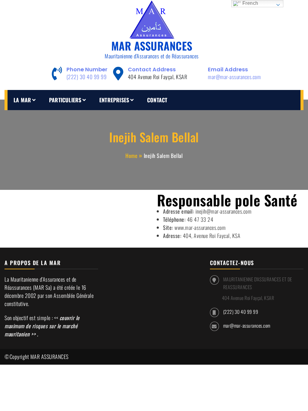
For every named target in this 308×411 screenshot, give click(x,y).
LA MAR (22, 100)
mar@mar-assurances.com (234, 77)
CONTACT (157, 100)
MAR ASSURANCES (151, 46)
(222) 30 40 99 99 (86, 77)
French (249, 3)
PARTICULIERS (65, 100)
